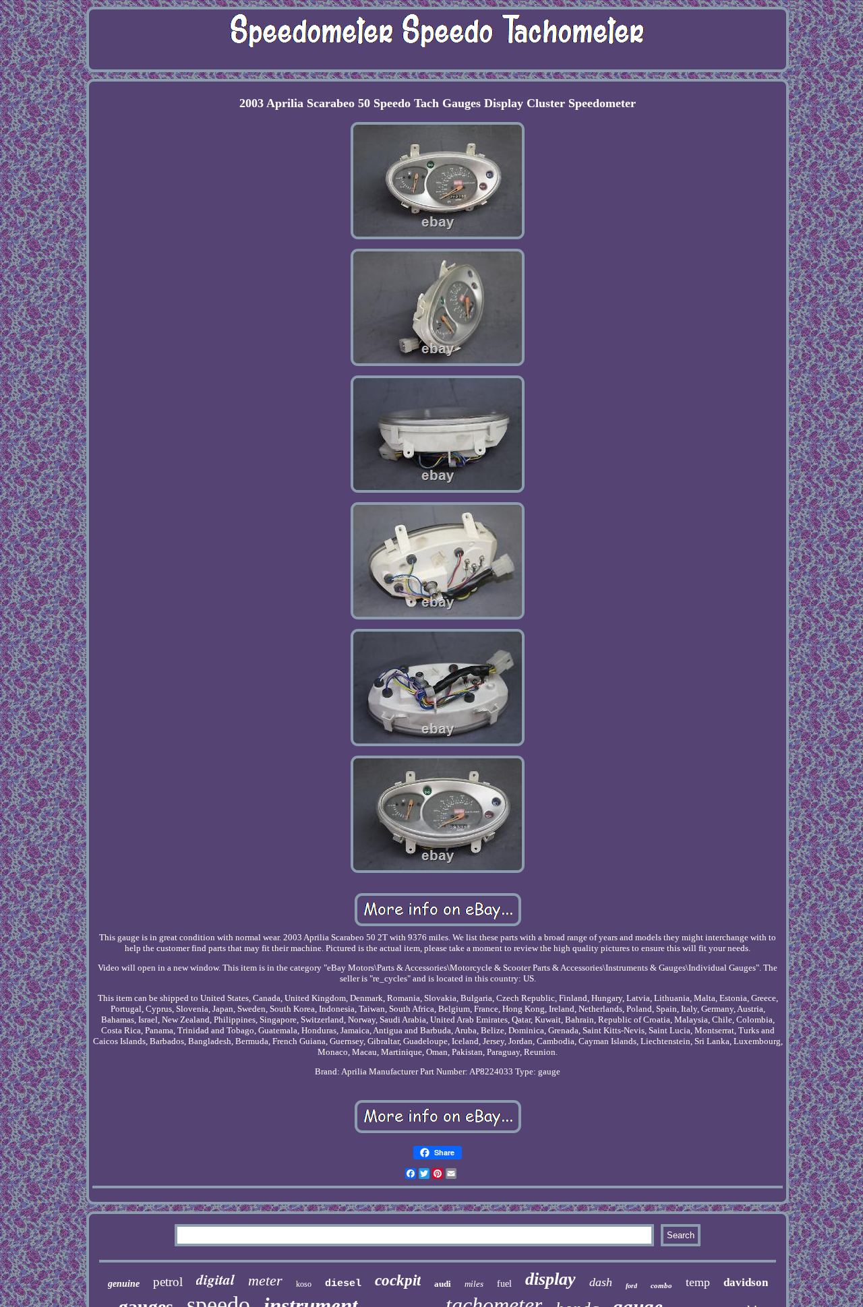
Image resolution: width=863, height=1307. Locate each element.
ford (631, 1285)
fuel (504, 1284)
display (550, 1279)
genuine (124, 1284)
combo (661, 1285)
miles (474, 1284)
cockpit (398, 1280)
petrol (168, 1282)
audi (442, 1284)
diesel (343, 1283)
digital (215, 1279)
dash (600, 1282)
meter (265, 1280)
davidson (745, 1282)
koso (303, 1284)
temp (698, 1282)
